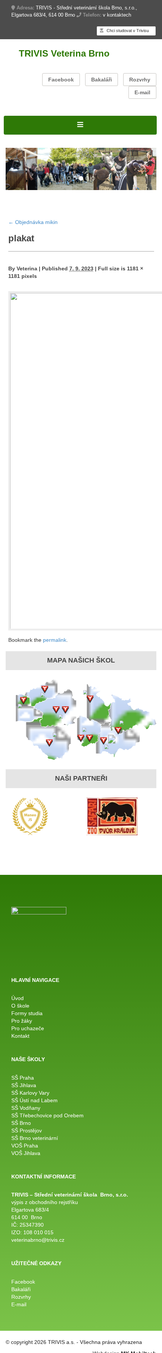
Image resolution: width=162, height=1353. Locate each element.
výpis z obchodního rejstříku (44, 1202)
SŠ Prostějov (26, 1131)
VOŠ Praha (24, 1146)
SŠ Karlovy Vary (30, 1093)
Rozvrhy (139, 80)
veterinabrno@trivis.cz (37, 1240)
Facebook (61, 80)
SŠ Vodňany (25, 1108)
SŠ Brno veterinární (34, 1138)
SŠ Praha (22, 1078)
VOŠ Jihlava (25, 1153)
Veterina (27, 268)
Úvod (17, 998)
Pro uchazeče (27, 1028)
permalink (54, 640)
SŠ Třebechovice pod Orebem (47, 1115)
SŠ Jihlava (23, 1085)
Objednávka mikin (33, 222)
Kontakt (20, 1036)
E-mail (142, 92)
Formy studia (27, 1013)
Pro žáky (21, 1021)
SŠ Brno (21, 1123)
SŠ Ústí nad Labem (34, 1100)
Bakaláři (101, 80)
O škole (20, 1006)
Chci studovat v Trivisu (127, 30)
